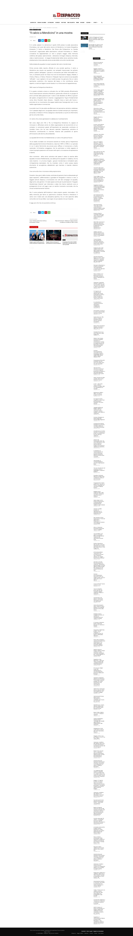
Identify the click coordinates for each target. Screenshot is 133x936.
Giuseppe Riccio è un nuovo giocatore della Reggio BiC (99, 333)
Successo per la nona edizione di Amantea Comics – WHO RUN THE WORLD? (99, 801)
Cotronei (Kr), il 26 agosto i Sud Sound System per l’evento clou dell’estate (98, 599)
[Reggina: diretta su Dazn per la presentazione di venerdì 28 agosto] (53, 235)
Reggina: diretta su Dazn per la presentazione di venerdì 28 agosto (98, 118)
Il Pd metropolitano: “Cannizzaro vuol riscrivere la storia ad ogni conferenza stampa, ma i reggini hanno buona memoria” (99, 555)
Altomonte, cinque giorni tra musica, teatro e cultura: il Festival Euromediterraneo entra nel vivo (99, 111)
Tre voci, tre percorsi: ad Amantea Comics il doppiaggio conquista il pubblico (99, 469)
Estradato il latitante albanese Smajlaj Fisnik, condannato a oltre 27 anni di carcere (99, 477)
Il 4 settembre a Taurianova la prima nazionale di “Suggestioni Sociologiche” (98, 304)
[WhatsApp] (49, 40)
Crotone (95, 933)
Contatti (83, 931)
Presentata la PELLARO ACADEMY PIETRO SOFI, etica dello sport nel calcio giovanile (70, 243)
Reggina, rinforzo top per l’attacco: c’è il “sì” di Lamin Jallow (99, 737)
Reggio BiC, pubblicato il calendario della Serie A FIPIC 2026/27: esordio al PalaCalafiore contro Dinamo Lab (99, 875)
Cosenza (91, 933)
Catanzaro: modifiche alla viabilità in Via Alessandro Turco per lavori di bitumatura (99, 794)
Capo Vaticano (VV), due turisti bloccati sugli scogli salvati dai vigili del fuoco (99, 153)
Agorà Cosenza (39, 27)
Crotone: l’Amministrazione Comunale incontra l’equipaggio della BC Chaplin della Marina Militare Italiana (98, 353)
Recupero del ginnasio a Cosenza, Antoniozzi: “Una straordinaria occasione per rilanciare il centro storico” (99, 267)
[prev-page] (30, 248)
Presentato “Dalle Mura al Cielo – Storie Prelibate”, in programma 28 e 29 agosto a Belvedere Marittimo (99, 632)
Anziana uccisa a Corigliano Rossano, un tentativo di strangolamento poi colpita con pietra (99, 616)
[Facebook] (39, 40)
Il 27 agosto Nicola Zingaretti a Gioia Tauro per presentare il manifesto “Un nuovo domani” (99, 401)
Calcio (40, 29)
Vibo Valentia (100, 933)
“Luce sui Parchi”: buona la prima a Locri (99, 584)
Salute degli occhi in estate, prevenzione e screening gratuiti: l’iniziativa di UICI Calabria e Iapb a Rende (99, 502)
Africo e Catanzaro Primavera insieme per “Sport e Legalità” (99, 528)
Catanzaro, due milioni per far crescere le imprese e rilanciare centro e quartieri (99, 136)
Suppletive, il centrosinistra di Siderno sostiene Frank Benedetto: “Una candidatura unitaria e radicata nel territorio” (99, 919)
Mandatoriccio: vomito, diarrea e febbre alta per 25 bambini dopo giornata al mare (99, 706)
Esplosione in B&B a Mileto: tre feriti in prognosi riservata (98, 393)
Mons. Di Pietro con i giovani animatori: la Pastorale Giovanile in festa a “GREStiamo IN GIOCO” (99, 276)
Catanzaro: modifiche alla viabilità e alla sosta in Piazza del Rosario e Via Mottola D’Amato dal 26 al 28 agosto (99, 744)
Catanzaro (86, 933)
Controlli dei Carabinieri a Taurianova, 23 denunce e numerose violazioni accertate (99, 901)
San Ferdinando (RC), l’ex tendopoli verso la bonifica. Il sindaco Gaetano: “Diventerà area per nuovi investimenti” (99, 197)
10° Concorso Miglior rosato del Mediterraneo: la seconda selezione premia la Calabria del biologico (99, 670)
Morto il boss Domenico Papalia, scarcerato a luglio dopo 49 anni (99, 327)
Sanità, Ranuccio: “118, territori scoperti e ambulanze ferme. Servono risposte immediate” (98, 319)
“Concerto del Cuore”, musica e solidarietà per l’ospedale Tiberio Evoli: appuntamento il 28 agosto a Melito (99, 170)
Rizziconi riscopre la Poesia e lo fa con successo (98, 63)
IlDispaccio (74, 933)
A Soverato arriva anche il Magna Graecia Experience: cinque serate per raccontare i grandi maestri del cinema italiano (99, 830)
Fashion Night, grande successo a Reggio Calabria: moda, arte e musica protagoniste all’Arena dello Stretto (99, 92)
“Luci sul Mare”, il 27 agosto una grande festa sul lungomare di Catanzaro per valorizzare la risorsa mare (99, 536)
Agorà (34, 27)
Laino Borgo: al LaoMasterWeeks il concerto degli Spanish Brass (99, 462)
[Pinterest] (45, 40)
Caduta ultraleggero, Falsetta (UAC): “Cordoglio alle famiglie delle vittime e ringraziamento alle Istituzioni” (99, 721)
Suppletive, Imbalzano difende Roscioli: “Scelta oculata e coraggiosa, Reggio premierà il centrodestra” (99, 161)
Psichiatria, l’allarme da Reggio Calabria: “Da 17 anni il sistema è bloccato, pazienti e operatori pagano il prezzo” (99, 101)
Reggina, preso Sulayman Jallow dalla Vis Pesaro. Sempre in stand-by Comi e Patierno (99, 494)
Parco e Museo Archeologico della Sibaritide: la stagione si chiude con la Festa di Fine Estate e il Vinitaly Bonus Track (99, 839)
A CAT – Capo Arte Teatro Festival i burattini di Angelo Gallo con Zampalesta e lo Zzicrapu (99, 386)
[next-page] (32, 248)
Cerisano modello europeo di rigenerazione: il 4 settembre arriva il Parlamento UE (98, 511)
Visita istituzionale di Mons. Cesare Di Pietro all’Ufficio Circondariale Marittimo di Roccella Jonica (99, 607)
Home (31, 27)
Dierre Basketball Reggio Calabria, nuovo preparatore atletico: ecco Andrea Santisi (99, 78)
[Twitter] (42, 40)
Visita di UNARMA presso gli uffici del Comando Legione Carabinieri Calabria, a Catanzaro (98, 591)
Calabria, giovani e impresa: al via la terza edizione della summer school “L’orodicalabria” (99, 233)
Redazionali (85, 33)
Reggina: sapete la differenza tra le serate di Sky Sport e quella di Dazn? (99, 70)
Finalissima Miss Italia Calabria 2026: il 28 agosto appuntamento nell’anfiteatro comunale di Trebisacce (99, 250)
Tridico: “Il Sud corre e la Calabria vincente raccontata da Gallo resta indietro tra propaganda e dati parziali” (99, 892)
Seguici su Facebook (98, 931)
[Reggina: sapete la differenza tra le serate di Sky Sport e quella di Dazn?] (37, 235)
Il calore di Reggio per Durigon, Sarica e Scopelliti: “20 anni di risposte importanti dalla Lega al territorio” (96, 39)
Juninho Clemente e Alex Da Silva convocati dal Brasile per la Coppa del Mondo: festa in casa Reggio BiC (99, 546)
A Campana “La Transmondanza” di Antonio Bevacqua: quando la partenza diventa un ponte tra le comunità (99, 453)
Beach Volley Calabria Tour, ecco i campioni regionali (99, 713)
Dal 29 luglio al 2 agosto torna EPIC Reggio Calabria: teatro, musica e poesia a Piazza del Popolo (96, 46)
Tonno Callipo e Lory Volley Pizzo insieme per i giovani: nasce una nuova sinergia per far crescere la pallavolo (99, 179)
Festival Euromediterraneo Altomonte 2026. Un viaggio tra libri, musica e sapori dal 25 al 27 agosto (99, 576)
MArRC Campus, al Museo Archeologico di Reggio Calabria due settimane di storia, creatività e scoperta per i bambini (99, 910)
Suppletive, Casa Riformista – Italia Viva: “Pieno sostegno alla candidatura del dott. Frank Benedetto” (99, 662)
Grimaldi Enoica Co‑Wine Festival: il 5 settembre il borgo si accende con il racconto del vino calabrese (99, 433)
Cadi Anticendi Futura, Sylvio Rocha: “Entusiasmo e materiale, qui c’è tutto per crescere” (99, 698)
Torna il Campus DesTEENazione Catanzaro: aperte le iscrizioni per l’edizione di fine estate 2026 (99, 242)
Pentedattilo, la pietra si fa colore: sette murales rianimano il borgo (99, 312)
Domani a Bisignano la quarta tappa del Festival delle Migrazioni (99, 418)
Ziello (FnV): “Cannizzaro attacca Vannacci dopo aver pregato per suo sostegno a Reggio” (99, 690)
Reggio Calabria (80, 933)
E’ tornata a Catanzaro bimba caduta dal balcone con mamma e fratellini (99, 624)
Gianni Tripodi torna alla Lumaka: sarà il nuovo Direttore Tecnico (99, 378)
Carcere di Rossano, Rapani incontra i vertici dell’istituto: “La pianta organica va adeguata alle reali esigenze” (99, 259)
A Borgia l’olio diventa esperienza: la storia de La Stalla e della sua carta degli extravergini (99, 425)
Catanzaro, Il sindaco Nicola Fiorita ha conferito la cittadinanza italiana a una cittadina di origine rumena (99, 866)
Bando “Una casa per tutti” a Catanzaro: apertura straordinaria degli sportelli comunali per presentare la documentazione (99, 753)
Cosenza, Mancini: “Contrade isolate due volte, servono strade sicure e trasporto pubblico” (99, 216)
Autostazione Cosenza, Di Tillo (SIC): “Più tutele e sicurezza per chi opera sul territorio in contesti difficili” (99, 884)
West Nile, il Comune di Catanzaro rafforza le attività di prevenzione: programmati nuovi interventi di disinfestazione (99, 224)
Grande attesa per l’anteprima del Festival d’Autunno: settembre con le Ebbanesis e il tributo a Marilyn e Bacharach (99, 763)
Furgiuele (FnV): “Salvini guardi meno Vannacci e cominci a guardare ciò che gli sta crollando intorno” (99, 485)
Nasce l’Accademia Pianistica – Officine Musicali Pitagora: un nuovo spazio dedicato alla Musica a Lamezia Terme (99, 144)
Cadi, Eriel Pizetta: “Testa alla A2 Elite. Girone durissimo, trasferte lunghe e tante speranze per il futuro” (99, 207)
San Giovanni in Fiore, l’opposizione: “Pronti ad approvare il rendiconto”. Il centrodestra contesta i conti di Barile (99, 520)
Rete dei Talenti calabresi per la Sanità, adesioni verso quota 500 (99, 848)
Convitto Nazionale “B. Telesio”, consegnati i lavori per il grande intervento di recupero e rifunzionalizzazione (99, 821)
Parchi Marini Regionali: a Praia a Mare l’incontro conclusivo (99, 85)
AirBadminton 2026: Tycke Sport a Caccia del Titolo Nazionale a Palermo (99, 730)
